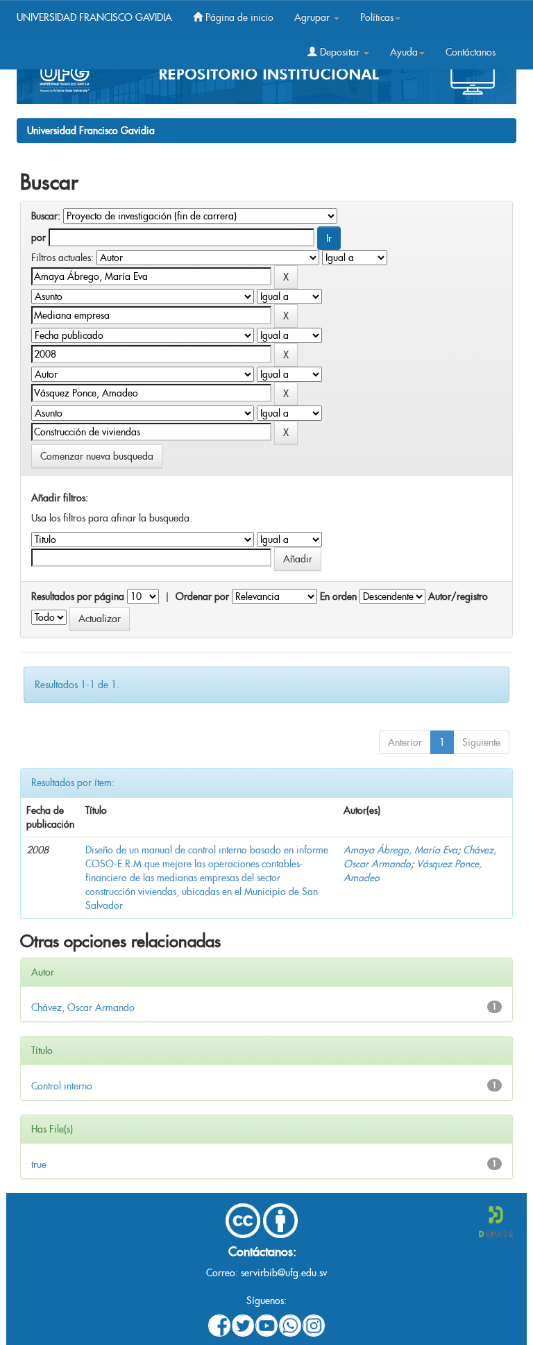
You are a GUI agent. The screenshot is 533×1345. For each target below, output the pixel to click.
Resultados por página (77, 596)
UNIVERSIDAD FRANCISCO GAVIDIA (94, 17)
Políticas (377, 17)
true (38, 1164)
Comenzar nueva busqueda (96, 456)
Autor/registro (458, 596)
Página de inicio (238, 17)
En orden (338, 596)
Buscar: (45, 216)
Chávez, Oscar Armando (83, 1007)
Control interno (61, 1086)
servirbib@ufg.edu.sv (284, 1273)
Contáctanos (471, 52)
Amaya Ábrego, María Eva (400, 850)
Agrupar (313, 17)
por (38, 237)
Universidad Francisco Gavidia (91, 130)
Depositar (339, 52)
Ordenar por (202, 596)
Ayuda (404, 52)
